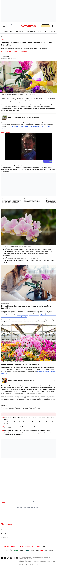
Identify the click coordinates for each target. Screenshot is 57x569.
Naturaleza (32, 408)
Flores (38, 408)
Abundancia (25, 408)
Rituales (18, 408)
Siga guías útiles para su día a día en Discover (15, 51)
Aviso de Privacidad (6, 562)
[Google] (2, 558)
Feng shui (4, 408)
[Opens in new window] (5, 558)
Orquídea (11, 408)
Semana (3, 36)
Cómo (8, 36)
